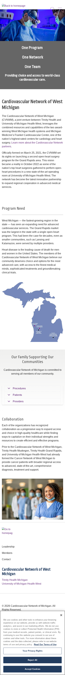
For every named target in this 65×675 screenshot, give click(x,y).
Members (7, 553)
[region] (32, 49)
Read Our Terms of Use (45, 644)
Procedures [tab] (19, 388)
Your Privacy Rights (32, 651)
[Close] (61, 615)
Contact (6, 559)
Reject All (32, 660)
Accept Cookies (32, 669)
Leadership (8, 546)
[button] (60, 8)
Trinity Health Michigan (15, 580)
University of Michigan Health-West (21, 583)
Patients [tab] (17, 395)
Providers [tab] (18, 401)
